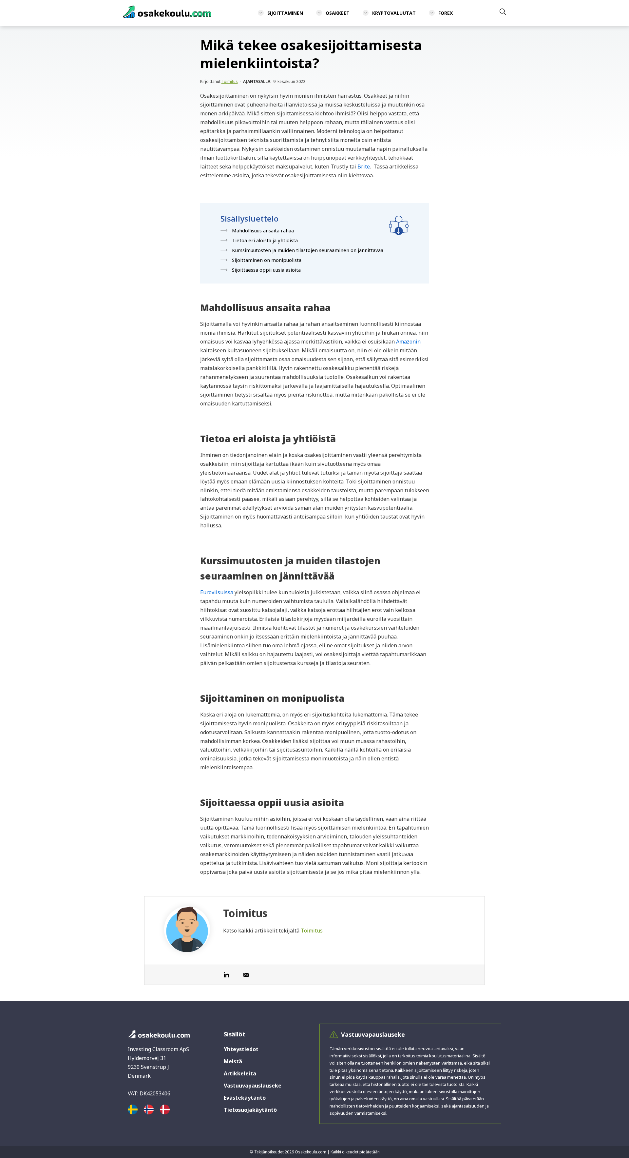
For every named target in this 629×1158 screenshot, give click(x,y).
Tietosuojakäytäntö (250, 1109)
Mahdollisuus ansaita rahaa (263, 230)
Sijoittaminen (285, 13)
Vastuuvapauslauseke (252, 1085)
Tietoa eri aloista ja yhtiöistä (265, 240)
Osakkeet (338, 13)
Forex (445, 13)
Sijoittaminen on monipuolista (266, 260)
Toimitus (229, 81)
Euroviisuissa (216, 592)
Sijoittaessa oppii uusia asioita (266, 269)
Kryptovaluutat (394, 13)
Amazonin (408, 341)
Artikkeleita (240, 1073)
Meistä (233, 1061)
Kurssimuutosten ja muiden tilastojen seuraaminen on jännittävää (307, 250)
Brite (363, 166)
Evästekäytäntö (245, 1097)
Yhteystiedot (241, 1049)
